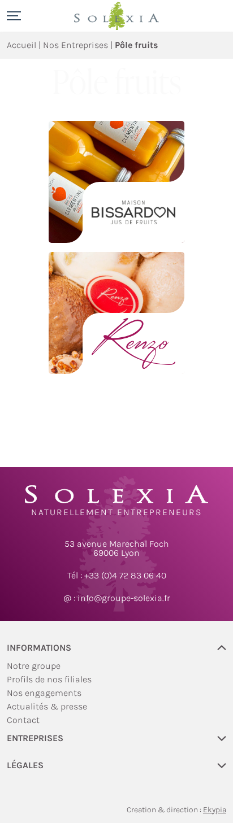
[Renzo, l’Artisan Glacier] (116, 313)
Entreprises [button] (35, 738)
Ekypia (214, 810)
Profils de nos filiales (49, 679)
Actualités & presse (47, 706)
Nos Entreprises (75, 45)
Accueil (21, 45)
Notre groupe (34, 665)
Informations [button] (39, 648)
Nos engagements (44, 692)
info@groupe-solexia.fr (123, 598)
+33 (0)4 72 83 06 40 (125, 575)
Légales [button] (25, 765)
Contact (23, 720)
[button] (15, 16)
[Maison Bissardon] (116, 182)
